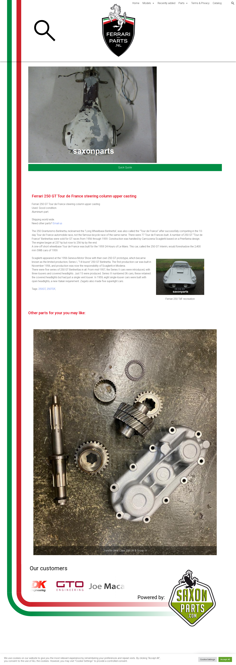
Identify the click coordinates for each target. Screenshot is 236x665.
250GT (42, 288)
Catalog (217, 3)
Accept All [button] (225, 659)
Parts (181, 3)
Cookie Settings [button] (207, 659)
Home (135, 3)
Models (147, 3)
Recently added (166, 3)
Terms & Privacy (200, 3)
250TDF (51, 288)
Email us (57, 223)
